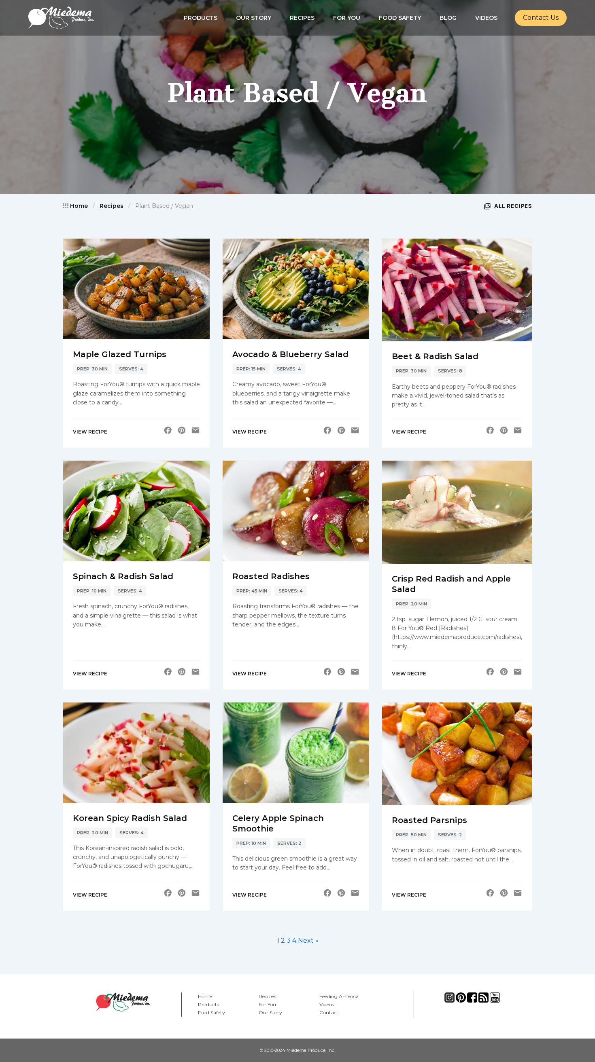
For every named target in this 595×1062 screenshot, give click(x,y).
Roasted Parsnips (429, 820)
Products (200, 17)
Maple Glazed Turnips (119, 354)
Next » (308, 940)
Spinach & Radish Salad (123, 576)
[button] (541, 18)
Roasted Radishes (271, 576)
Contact (328, 1012)
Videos (486, 17)
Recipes (302, 17)
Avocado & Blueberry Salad (290, 354)
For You (346, 17)
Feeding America (339, 996)
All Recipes (513, 206)
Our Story (253, 17)
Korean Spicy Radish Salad (130, 818)
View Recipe (90, 432)
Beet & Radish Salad (435, 356)
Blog (448, 17)
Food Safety (400, 17)
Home (79, 205)
